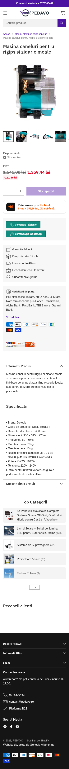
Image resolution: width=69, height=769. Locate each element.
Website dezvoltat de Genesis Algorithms (28, 744)
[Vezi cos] (63, 13)
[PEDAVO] (34, 13)
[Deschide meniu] (5, 13)
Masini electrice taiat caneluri (31, 34)
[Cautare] (62, 23)
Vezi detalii (12, 317)
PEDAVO (18, 740)
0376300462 (17, 694)
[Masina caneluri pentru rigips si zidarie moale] (34, 93)
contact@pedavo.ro (21, 701)
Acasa (6, 34)
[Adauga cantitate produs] (20, 191)
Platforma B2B (18, 708)
